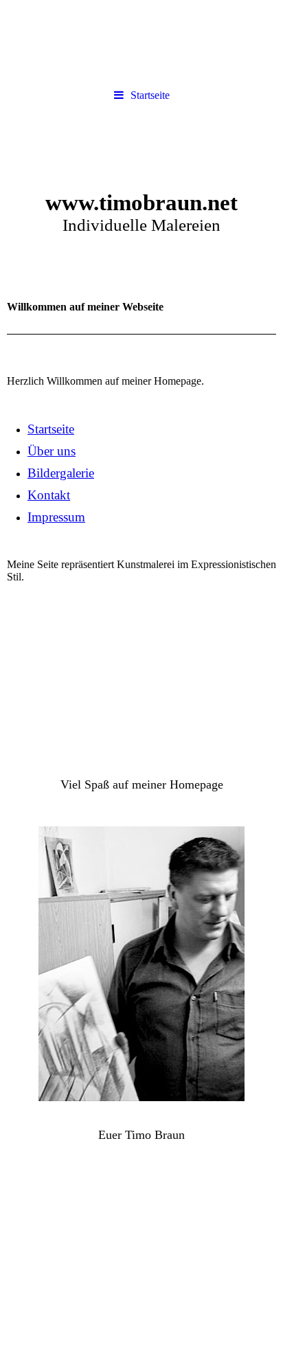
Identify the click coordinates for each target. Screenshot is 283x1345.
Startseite (150, 95)
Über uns (51, 451)
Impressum (56, 517)
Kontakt (48, 495)
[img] (141, 188)
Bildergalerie (60, 473)
